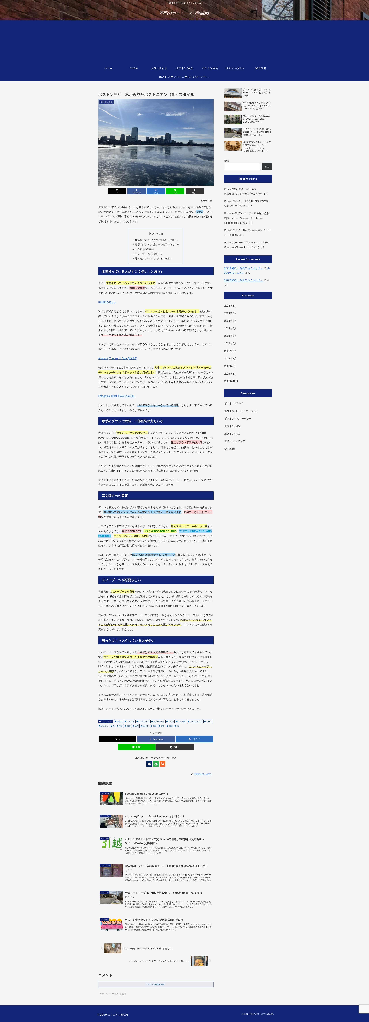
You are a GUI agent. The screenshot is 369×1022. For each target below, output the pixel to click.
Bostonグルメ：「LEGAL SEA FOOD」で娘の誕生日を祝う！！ (247, 203)
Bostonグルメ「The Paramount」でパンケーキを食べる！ (247, 232)
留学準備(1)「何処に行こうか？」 (243, 268)
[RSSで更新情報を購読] (162, 764)
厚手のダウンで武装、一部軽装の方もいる (157, 244)
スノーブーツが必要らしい (149, 253)
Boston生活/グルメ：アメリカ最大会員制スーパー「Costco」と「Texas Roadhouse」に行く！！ (246, 217)
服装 (129, 726)
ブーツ (209, 721)
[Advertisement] (184, 42)
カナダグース (144, 721)
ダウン (171, 721)
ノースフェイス (196, 721)
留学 (162, 726)
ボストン (104, 726)
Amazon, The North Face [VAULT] (117, 358)
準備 (155, 726)
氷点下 (145, 726)
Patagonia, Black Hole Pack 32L (116, 396)
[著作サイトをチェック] (149, 764)
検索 (226, 161)
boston (120, 721)
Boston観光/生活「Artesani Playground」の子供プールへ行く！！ (246, 191)
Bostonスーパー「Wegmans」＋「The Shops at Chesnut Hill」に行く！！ (246, 244)
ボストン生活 (106, 721)
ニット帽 (181, 721)
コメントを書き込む (156, 984)
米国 (171, 726)
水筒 (137, 726)
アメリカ (130, 721)
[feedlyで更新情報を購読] (156, 764)
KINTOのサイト (107, 302)
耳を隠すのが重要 (144, 249)
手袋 (121, 726)
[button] (195, 191)
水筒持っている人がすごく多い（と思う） (157, 239)
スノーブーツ (159, 721)
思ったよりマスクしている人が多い (153, 258)
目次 (151, 233)
